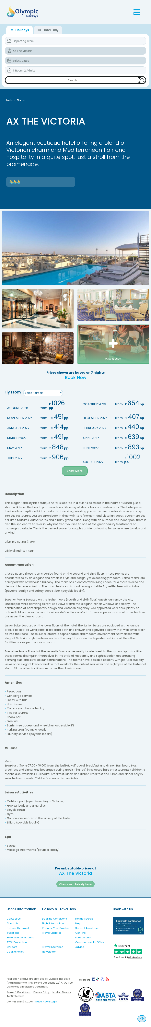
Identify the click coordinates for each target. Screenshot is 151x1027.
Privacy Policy (41, 992)
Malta (9, 100)
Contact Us (14, 919)
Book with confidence (20, 937)
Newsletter (49, 952)
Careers (12, 947)
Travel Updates (52, 933)
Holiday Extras (84, 919)
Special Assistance (87, 928)
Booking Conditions (54, 919)
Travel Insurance (52, 947)
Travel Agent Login (46, 1001)
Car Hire (80, 933)
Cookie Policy (15, 952)
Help (78, 923)
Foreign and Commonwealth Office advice (89, 942)
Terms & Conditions (18, 992)
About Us (12, 923)
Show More (75, 471)
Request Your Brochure (56, 928)
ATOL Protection (17, 942)
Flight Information (53, 923)
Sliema (21, 100)
